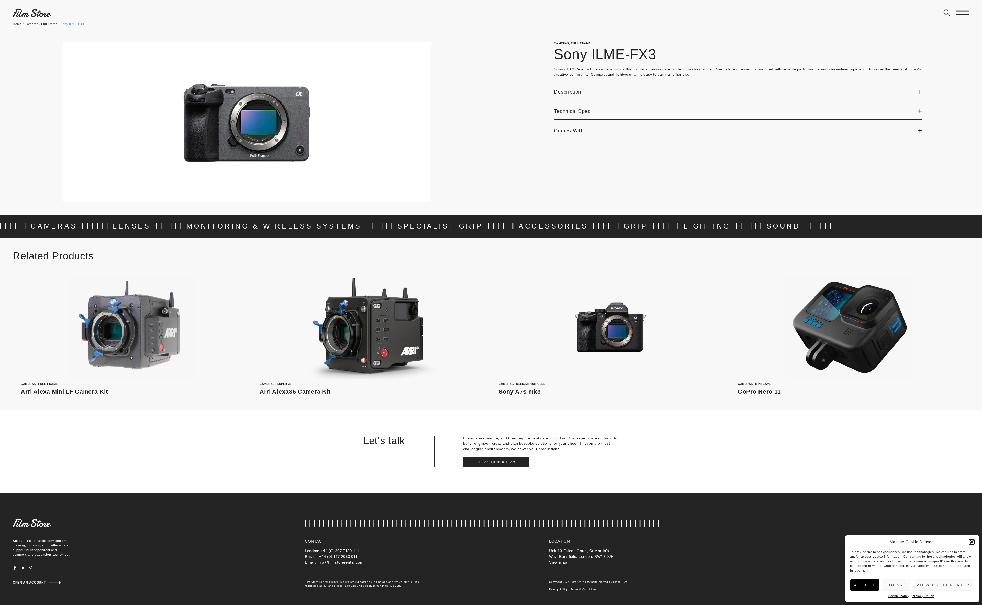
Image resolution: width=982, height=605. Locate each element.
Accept (865, 585)
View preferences (944, 585)
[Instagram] (30, 568)
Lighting (707, 226)
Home (17, 24)
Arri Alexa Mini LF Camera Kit (64, 392)
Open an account (29, 582)
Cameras (31, 24)
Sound (783, 226)
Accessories (553, 226)
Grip (636, 226)
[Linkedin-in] (23, 568)
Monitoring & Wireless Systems (274, 226)
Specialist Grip (440, 226)
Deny (896, 585)
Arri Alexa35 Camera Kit (295, 392)
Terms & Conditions (584, 589)
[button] (971, 541)
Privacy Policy (923, 596)
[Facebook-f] (15, 568)
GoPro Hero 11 (759, 392)
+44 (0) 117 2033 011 (338, 556)
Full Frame (49, 24)
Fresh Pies (620, 581)
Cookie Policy (898, 596)
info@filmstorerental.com (341, 562)
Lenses (132, 226)
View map (558, 562)
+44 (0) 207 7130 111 (340, 551)
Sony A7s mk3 (520, 392)
